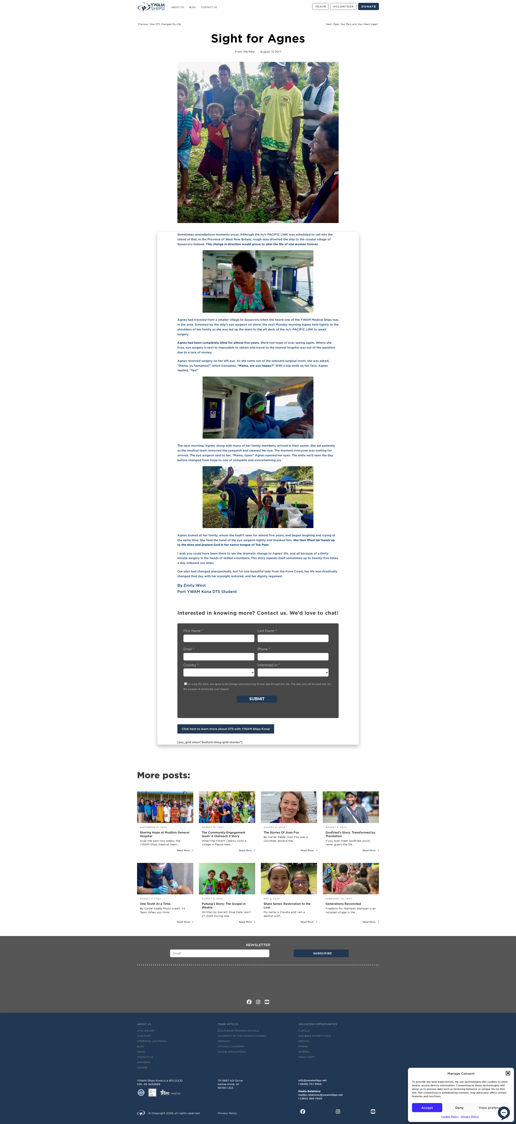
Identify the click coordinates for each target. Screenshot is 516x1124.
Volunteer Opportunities (318, 1024)
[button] (508, 1073)
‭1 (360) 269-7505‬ (310, 1098)
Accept (427, 1107)
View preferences (493, 1107)
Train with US (228, 1024)
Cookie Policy (450, 1116)
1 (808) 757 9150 (309, 1084)
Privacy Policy (470, 1116)
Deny (459, 1107)
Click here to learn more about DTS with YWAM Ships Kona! (226, 729)
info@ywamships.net (312, 1080)
